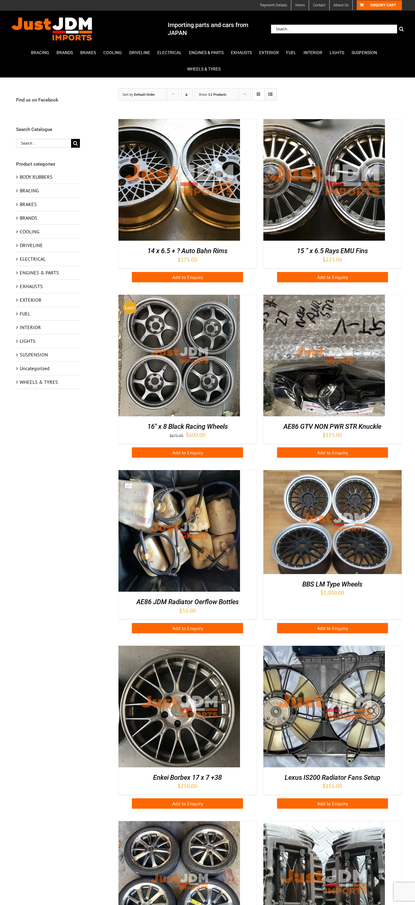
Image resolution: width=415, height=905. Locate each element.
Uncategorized (35, 368)
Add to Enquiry (187, 277)
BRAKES (28, 204)
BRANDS (28, 218)
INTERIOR (30, 327)
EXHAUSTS (31, 286)
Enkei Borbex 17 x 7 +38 (187, 777)
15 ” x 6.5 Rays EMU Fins (332, 251)
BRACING (29, 191)
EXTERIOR (31, 300)
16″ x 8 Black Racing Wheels (187, 426)
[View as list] (270, 94)
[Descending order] (187, 94)
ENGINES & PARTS (39, 273)
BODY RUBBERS (36, 177)
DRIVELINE (31, 245)
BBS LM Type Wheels (332, 584)
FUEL (25, 314)
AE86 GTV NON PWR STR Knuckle (332, 426)
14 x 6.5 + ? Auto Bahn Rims (187, 251)
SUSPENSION (34, 355)
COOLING (29, 232)
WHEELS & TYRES (39, 382)
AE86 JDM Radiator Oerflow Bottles (187, 602)
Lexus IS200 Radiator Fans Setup (332, 777)
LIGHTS (28, 341)
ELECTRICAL (33, 259)
